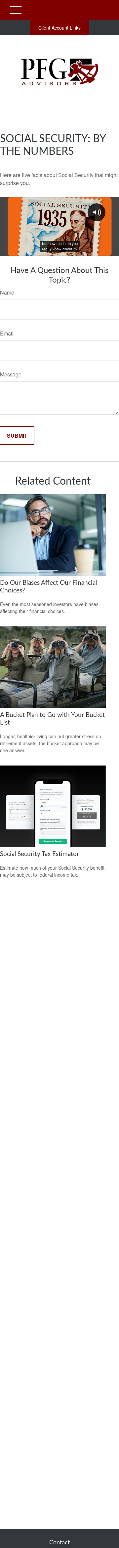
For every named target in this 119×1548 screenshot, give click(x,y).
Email (7, 333)
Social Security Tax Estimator (39, 854)
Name (7, 292)
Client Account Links (59, 27)
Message (10, 374)
